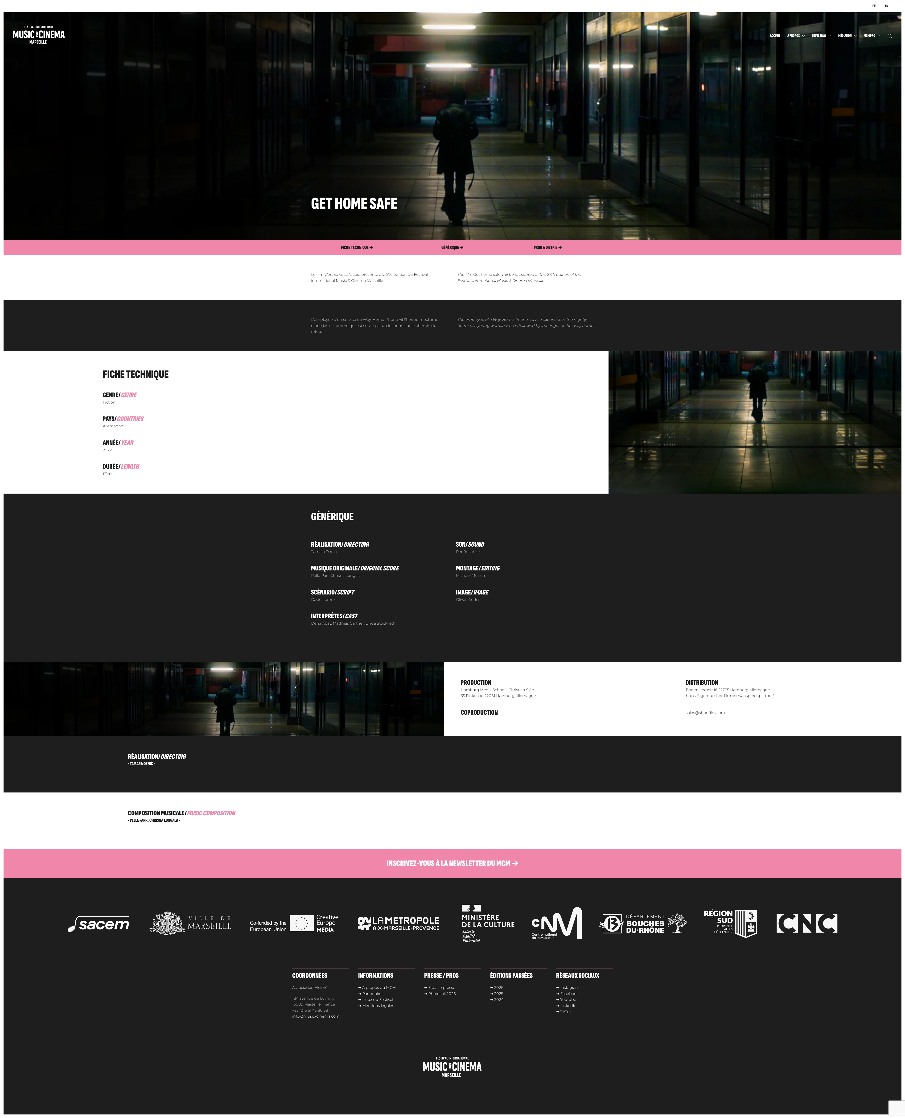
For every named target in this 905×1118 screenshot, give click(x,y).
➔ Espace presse (439, 987)
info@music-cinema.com (316, 1016)
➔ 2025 (496, 993)
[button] (889, 35)
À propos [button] (793, 35)
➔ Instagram (567, 987)
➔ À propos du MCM (377, 987)
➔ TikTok (564, 1011)
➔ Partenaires (370, 993)
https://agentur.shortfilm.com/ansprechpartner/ (730, 695)
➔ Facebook (567, 993)
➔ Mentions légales (376, 1005)
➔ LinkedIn (566, 1005)
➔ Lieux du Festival (375, 999)
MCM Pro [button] (869, 35)
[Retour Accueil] (48, 36)
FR (874, 6)
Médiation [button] (845, 35)
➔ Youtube (566, 999)
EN (886, 6)
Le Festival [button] (819, 35)
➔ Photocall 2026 (440, 993)
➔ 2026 (496, 987)
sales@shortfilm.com (705, 712)
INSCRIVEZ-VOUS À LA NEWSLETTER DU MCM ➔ (452, 863)
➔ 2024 (496, 999)
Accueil (775, 35)
